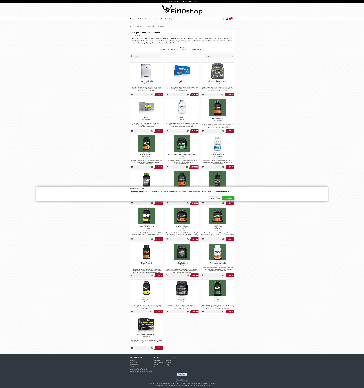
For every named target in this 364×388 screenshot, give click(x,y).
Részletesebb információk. (137, 193)
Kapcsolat (133, 362)
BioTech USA (164, 49)
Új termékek (164, 19)
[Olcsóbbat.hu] (182, 379)
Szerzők (168, 360)
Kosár (156, 367)
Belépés (157, 360)
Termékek (133, 19)
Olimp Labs (186, 49)
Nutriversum (175, 49)
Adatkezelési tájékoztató (138, 369)
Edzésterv (141, 19)
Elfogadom (228, 198)
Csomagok (148, 19)
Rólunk (132, 360)
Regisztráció (158, 362)
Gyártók (168, 362)
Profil (156, 365)
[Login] (224, 19)
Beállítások (215, 198)
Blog (170, 19)
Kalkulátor (156, 19)
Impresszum (134, 365)
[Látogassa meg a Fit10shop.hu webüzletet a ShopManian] (182, 374)
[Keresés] (227, 19)
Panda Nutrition (198, 49)
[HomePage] (182, 10)
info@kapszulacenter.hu (202, 385)
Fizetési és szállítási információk (141, 371)
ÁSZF (132, 367)
